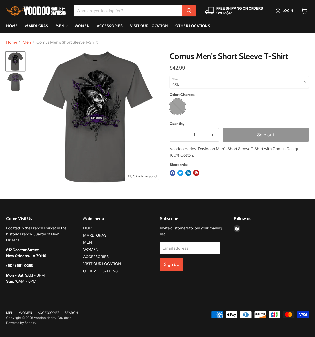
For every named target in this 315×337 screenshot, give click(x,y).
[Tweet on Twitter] (180, 173)
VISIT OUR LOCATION (149, 26)
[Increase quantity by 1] (212, 135)
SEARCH (71, 313)
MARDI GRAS (36, 26)
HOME (12, 26)
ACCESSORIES (110, 26)
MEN (60, 26)
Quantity (177, 124)
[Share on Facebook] (172, 173)
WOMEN (82, 26)
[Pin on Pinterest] (196, 173)
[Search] (189, 10)
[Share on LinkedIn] (188, 173)
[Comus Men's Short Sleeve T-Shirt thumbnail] (15, 61)
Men (27, 42)
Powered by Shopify (21, 323)
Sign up (171, 264)
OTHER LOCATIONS (192, 26)
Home (11, 42)
